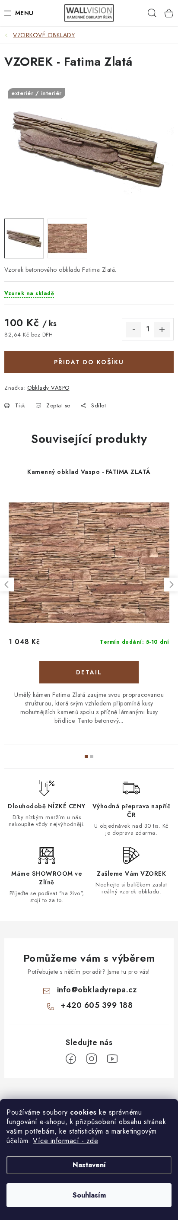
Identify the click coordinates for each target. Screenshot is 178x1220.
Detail (89, 672)
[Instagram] (91, 1059)
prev (7, 584)
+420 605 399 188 (96, 1005)
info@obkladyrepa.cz (97, 989)
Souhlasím (89, 1195)
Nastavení (89, 1165)
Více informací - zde (65, 1141)
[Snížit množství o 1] (133, 329)
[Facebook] (71, 1059)
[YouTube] (112, 1059)
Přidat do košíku (89, 362)
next (171, 584)
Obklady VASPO (48, 388)
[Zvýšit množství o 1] (162, 329)
